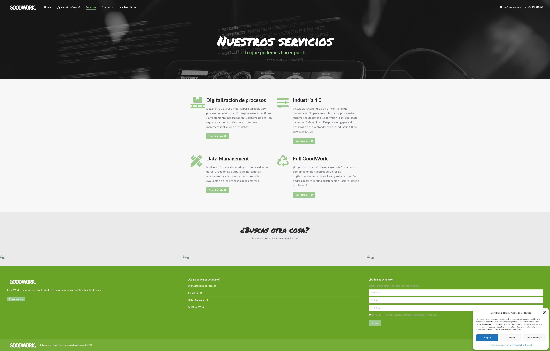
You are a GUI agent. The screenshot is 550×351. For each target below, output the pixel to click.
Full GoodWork (310, 158)
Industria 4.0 (307, 100)
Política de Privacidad (514, 345)
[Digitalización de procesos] (196, 102)
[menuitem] (47, 7)
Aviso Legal (527, 345)
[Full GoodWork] (283, 161)
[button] (544, 312)
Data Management (227, 158)
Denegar (511, 337)
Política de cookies (497, 345)
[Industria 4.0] (283, 102)
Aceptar (487, 337)
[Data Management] (196, 161)
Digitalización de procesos (236, 100)
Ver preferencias (534, 337)
